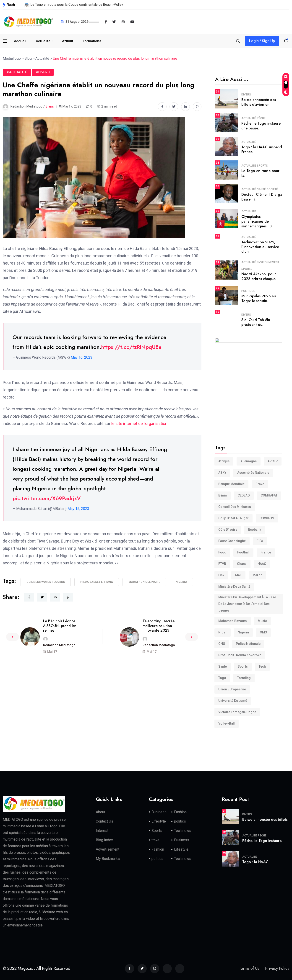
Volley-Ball (226, 723)
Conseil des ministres (234, 507)
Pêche (261, 118)
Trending (244, 678)
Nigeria (181, 582)
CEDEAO (244, 495)
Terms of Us (249, 968)
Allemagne (248, 461)
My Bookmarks (108, 859)
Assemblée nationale (253, 472)
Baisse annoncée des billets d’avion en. (258, 102)
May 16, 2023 (81, 357)
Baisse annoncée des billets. (265, 819)
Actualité (43, 41)
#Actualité (17, 72)
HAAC (262, 564)
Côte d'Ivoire (227, 529)
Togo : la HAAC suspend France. (261, 149)
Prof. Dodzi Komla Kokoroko (239, 655)
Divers (246, 94)
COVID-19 (267, 518)
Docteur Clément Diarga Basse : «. (261, 197)
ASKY (222, 472)
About (100, 812)
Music (262, 621)
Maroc (257, 575)
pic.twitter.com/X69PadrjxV (47, 498)
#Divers (43, 72)
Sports (262, 165)
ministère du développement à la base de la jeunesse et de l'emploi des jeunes (247, 603)
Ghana (242, 564)
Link (221, 575)
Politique (248, 291)
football (243, 552)
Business (159, 812)
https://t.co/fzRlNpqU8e (131, 347)
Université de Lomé (232, 700)
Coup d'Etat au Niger (233, 518)
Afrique (223, 461)
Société (272, 189)
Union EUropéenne (232, 689)
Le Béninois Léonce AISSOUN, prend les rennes (59, 625)
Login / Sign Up (262, 41)
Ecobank (254, 529)
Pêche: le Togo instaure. (262, 840)
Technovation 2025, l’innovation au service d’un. (260, 246)
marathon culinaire (144, 582)
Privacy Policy (277, 968)
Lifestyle (158, 821)
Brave (260, 484)
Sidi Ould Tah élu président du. (255, 322)
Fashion (180, 812)
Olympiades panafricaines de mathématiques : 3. (257, 221)
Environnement (268, 262)
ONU (221, 644)
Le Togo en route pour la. (260, 173)
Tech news (182, 830)
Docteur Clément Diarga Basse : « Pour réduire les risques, (74, 5)
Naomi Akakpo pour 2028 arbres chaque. (258, 276)
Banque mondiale (231, 484)
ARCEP (273, 461)
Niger (222, 632)
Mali (238, 575)
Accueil (20, 41)
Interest (102, 830)
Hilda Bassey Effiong (96, 582)
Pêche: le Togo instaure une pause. (261, 126)
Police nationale (248, 644)
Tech (262, 666)
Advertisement (107, 849)
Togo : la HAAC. (255, 861)
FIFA (260, 541)
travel (155, 840)
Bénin (222, 495)
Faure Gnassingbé (232, 541)
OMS (263, 632)
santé (222, 666)
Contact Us (104, 821)
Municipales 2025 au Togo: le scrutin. (258, 298)
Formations (92, 41)
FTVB (222, 564)
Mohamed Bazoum (232, 621)
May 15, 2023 (78, 509)
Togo (222, 678)
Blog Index (104, 840)
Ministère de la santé (234, 586)
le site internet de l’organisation (139, 423)
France (266, 552)
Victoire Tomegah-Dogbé (237, 712)
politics (180, 821)
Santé (261, 189)
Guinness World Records (45, 582)
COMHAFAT (269, 495)
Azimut (67, 41)
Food (222, 552)
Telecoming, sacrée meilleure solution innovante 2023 (159, 625)
